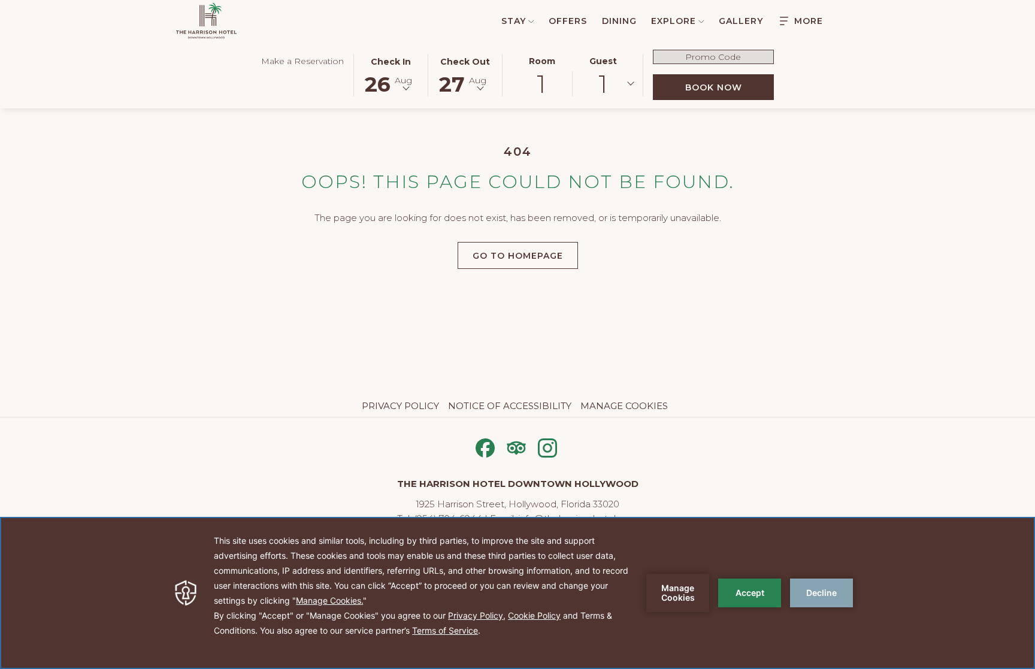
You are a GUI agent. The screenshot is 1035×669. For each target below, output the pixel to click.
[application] (517, 593)
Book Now (729, 87)
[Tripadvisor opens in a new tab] (516, 446)
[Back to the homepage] (206, 20)
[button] (391, 74)
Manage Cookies (624, 405)
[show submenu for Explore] (701, 20)
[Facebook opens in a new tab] (485, 446)
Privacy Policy (400, 405)
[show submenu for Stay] (531, 20)
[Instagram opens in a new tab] (547, 446)
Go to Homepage (518, 255)
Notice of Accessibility (509, 405)
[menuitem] (511, 20)
